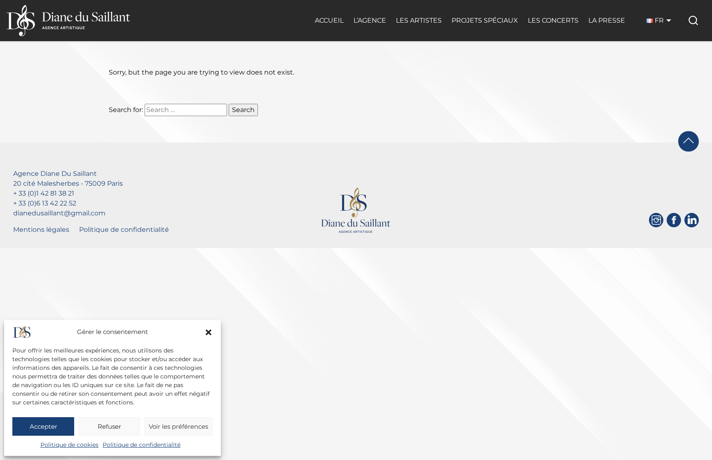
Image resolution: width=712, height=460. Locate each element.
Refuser (109, 426)
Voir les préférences (178, 426)
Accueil (329, 20)
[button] (208, 332)
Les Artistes (419, 20)
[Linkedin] (691, 220)
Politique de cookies (69, 444)
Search (243, 110)
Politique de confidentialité (141, 444)
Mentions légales (41, 230)
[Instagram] (656, 220)
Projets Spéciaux (485, 20)
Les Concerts (553, 20)
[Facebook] (674, 220)
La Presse (606, 20)
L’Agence (370, 20)
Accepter (43, 426)
